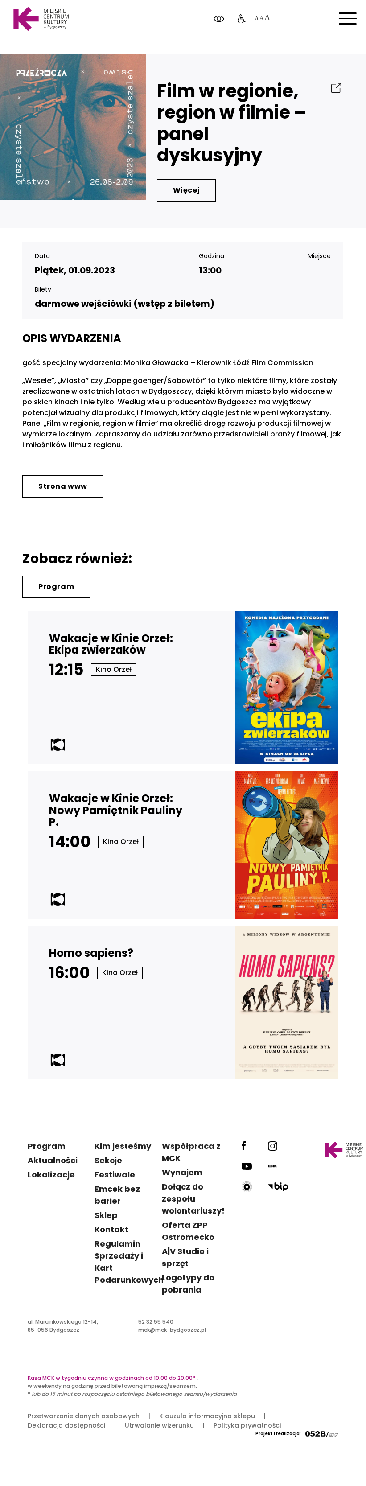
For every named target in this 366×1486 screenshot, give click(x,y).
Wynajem (182, 1172)
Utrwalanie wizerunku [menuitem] (159, 1425)
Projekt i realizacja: (278, 1433)
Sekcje (108, 1160)
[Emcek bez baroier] (241, 18)
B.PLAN (296, 53)
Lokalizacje (51, 1174)
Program (56, 586)
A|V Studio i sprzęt (185, 1257)
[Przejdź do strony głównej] (41, 18)
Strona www (62, 486)
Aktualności (53, 1160)
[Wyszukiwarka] (335, 53)
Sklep (106, 1215)
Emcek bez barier (117, 1194)
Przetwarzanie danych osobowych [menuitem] (84, 1416)
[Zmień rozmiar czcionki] (262, 18)
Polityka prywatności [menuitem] (247, 1425)
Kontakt (111, 1229)
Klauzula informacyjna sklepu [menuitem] (207, 1416)
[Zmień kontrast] (219, 18)
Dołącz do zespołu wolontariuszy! (193, 1198)
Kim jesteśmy (123, 1146)
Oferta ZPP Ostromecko (188, 1231)
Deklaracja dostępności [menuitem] (66, 1425)
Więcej (186, 190)
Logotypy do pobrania (188, 1283)
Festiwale (115, 1174)
